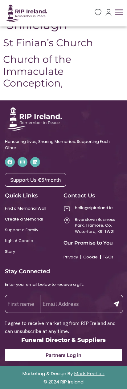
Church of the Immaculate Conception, (37, 71)
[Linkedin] (35, 162)
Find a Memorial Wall (25, 208)
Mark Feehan (89, 373)
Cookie (90, 257)
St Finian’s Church (48, 43)
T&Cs (108, 257)
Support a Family (21, 230)
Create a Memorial (24, 219)
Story (10, 251)
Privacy (70, 257)
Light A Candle (19, 241)
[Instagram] (22, 162)
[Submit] (116, 304)
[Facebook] (10, 162)
